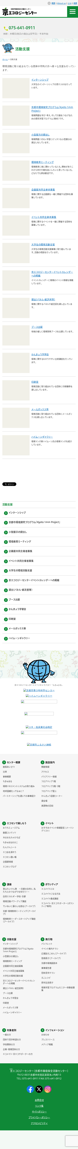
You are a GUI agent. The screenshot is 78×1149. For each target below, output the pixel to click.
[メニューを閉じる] (72, 11)
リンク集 (39, 1106)
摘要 (75, 3)
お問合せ (39, 1100)
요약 (69, 3)
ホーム (5, 59)
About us (61, 3)
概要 (53, 3)
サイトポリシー (39, 1112)
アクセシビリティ (39, 1123)
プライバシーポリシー (39, 1117)
